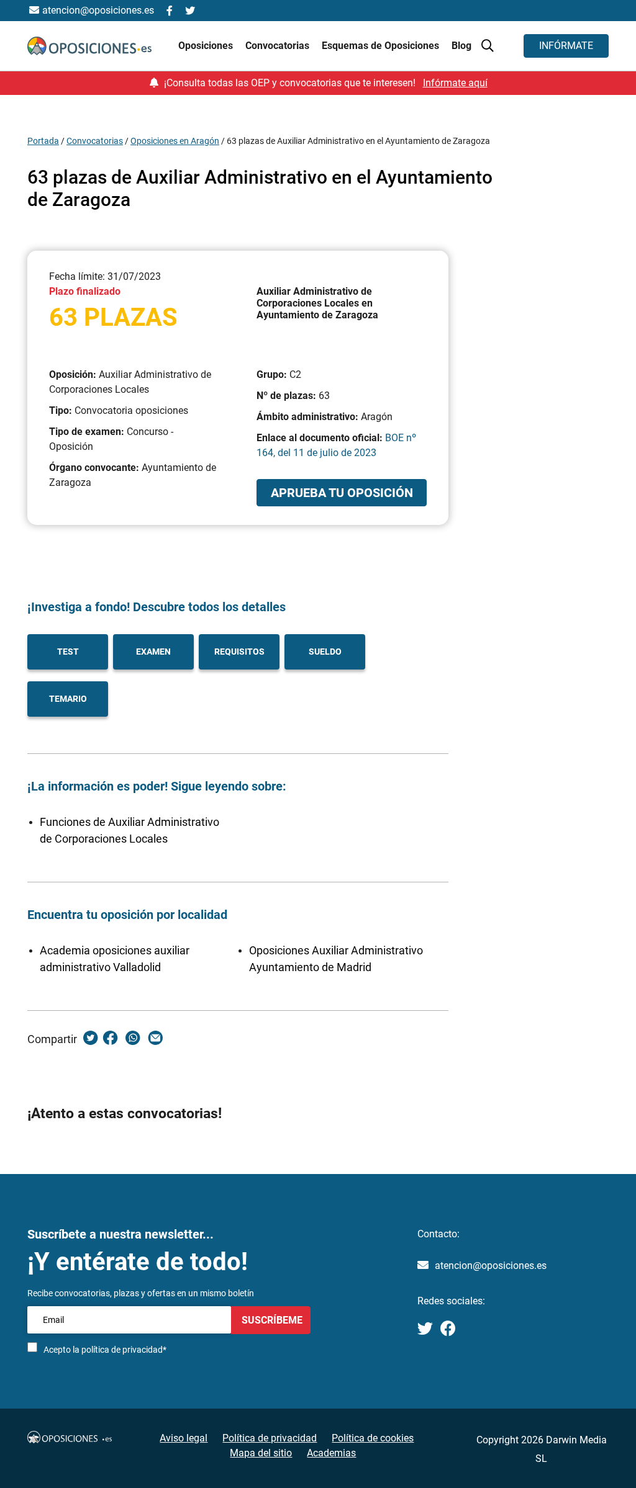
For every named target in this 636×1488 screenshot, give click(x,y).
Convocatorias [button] (278, 46)
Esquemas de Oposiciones (382, 46)
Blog (461, 46)
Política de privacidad (269, 1438)
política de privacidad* (123, 1350)
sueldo (325, 652)
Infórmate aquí (455, 83)
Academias (331, 1453)
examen (153, 652)
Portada (43, 141)
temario (68, 699)
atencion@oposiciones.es (491, 1265)
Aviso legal (183, 1438)
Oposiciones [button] (206, 46)
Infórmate (566, 46)
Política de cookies (373, 1438)
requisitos (239, 652)
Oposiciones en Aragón (174, 141)
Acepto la (104, 1350)
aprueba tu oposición (342, 492)
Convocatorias (94, 141)
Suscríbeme (270, 1320)
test (68, 652)
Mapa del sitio (261, 1453)
